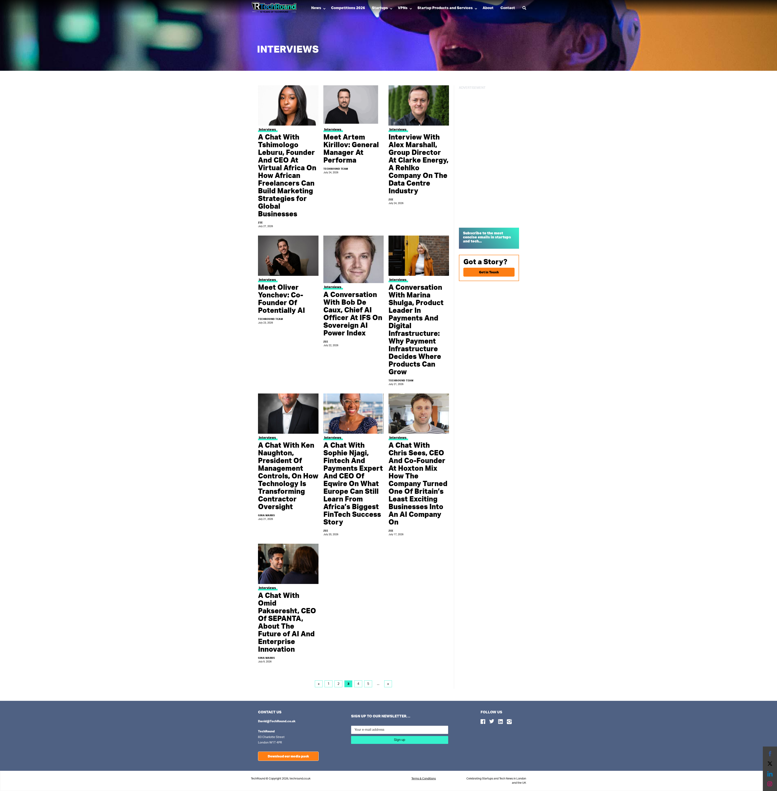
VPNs (403, 8)
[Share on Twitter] (770, 764)
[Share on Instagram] (770, 784)
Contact (507, 8)
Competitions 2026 (348, 8)
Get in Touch (489, 272)
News (316, 8)
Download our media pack (288, 756)
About (488, 8)
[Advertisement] (489, 157)
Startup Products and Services (445, 8)
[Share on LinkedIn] (770, 774)
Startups (380, 8)
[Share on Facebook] (770, 754)
